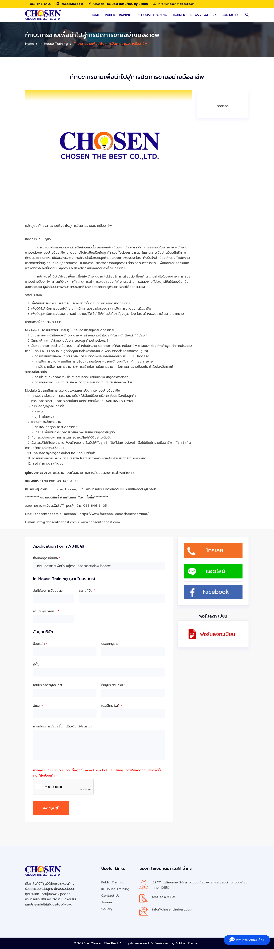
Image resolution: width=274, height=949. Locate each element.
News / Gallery (203, 15)
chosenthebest (71, 4)
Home (95, 15)
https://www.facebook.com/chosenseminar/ (114, 513)
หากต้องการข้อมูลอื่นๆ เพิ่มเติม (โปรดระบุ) (62, 726)
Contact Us (231, 15)
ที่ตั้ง (36, 664)
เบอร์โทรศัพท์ (111, 705)
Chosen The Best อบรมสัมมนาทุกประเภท (120, 4)
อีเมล (38, 705)
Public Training (118, 15)
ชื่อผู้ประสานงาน (113, 685)
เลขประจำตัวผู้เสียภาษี (48, 685)
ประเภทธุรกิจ (110, 643)
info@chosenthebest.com (176, 4)
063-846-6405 (40, 4)
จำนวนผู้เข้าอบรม (46, 611)
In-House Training (152, 15)
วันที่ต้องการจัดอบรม (48, 590)
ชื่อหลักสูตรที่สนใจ (47, 558)
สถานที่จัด (87, 590)
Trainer (178, 15)
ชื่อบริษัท (40, 643)
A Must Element (188, 943)
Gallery (106, 908)
